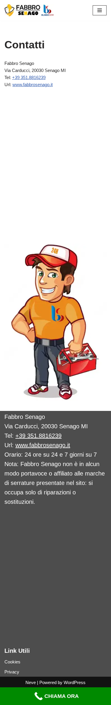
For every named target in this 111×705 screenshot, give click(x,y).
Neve (30, 682)
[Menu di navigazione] (100, 10)
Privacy (11, 671)
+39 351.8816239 (29, 77)
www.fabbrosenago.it (32, 84)
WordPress (75, 682)
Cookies (12, 661)
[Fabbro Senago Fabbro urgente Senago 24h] (29, 10)
